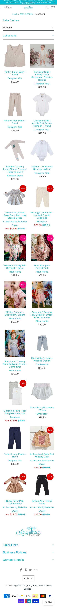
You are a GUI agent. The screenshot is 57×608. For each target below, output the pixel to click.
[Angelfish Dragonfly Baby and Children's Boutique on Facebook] (21, 570)
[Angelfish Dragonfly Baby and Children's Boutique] (28, 7)
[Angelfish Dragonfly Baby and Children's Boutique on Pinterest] (26, 570)
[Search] (46, 7)
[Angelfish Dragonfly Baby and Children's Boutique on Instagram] (31, 570)
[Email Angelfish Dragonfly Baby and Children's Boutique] (36, 570)
